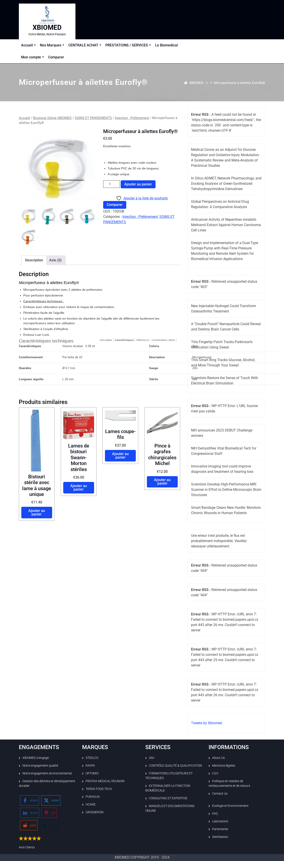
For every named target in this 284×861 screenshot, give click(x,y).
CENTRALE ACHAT (83, 45)
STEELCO (92, 758)
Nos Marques (50, 45)
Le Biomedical (166, 45)
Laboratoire (220, 821)
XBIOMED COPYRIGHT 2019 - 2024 (142, 857)
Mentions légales (223, 765)
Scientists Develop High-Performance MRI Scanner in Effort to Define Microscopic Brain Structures (226, 489)
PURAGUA (93, 796)
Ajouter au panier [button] (36, 512)
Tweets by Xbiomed (206, 723)
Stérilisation (220, 837)
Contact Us (219, 793)
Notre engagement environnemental (47, 773)
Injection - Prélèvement (132, 118)
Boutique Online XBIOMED (52, 118)
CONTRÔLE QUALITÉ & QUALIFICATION (175, 765)
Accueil (27, 45)
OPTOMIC (92, 773)
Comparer (56, 57)
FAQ (215, 813)
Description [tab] (34, 260)
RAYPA (90, 765)
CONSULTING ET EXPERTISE (168, 798)
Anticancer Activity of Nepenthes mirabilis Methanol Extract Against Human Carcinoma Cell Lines (226, 224)
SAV (151, 758)
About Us (218, 758)
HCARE (91, 804)
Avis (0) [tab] (55, 260)
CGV (215, 773)
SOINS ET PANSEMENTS (93, 118)
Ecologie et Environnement (230, 805)
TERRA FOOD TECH (99, 789)
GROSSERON (94, 812)
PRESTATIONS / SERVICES (126, 45)
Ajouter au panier (138, 184)
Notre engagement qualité (40, 765)
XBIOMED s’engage (35, 758)
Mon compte (31, 57)
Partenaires (220, 829)
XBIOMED (47, 27)
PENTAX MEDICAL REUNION (105, 781)
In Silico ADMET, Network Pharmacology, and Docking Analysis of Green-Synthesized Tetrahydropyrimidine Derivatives (226, 183)
